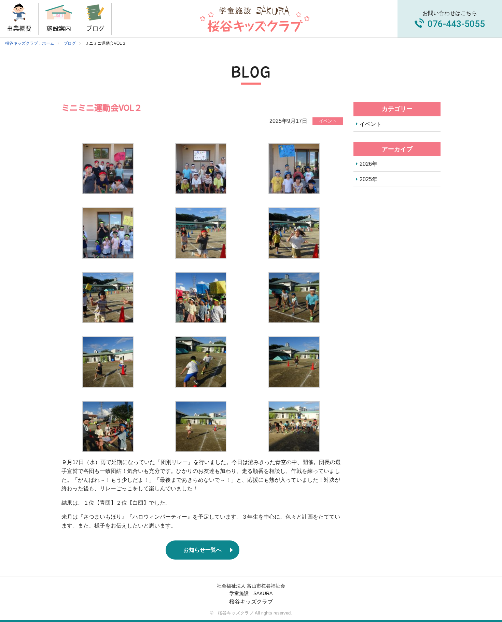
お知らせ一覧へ (202, 550)
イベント (370, 124)
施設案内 (58, 28)
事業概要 (19, 28)
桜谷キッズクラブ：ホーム (29, 43)
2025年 (368, 179)
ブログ (95, 28)
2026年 (368, 164)
